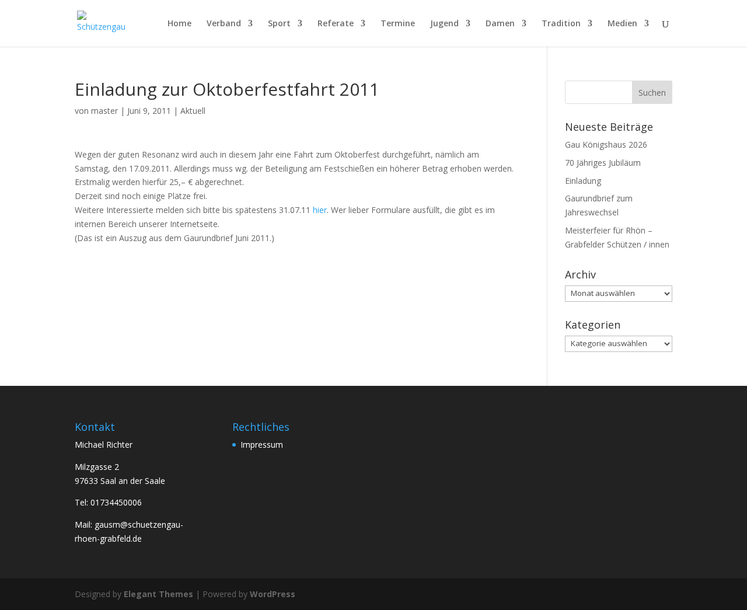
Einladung (583, 180)
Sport (279, 24)
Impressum (261, 444)
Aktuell (192, 110)
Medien (622, 24)
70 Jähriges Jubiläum (603, 162)
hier (320, 209)
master (104, 110)
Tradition (561, 24)
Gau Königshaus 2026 (606, 144)
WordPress (272, 593)
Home (179, 24)
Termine (398, 24)
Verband (224, 24)
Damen (500, 24)
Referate (335, 24)
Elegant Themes (158, 593)
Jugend (444, 24)
